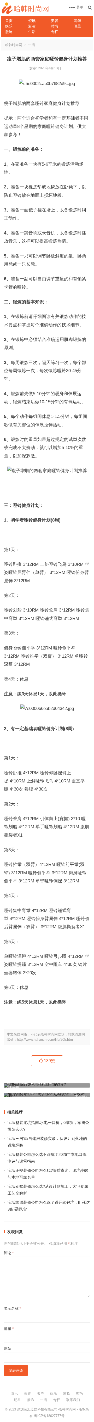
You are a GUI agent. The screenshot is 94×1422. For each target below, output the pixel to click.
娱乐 (9, 26)
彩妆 (32, 26)
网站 (7, 1348)
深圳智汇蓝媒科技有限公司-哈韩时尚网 (46, 1409)
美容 (54, 21)
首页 (9, 21)
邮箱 (9, 1328)
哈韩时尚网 (13, 45)
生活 (32, 32)
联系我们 (73, 1400)
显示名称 (12, 1308)
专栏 (54, 32)
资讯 (32, 21)
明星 (77, 26)
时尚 (54, 26)
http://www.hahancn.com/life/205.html (45, 1040)
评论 (9, 1253)
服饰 (9, 32)
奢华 (77, 21)
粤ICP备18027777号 (49, 1416)
